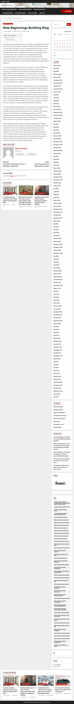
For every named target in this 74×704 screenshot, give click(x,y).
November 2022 (57, 180)
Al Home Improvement (60, 517)
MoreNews (40, 702)
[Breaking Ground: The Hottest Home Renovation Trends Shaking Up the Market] (42, 190)
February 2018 (57, 341)
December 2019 (57, 276)
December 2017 (57, 347)
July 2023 (55, 156)
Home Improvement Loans (62, 623)
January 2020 (57, 274)
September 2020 (58, 253)
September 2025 (58, 89)
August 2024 (56, 121)
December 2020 (57, 244)
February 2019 (57, 306)
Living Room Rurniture (9, 9)
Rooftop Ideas (32, 13)
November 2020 (57, 247)
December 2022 (57, 177)
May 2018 (56, 332)
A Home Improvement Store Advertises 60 (60, 514)
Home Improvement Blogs (61, 575)
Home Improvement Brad (61, 584)
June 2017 (56, 364)
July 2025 (55, 95)
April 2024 (56, 130)
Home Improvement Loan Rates (61, 619)
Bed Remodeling (8, 13)
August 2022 (56, 185)
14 (65, 44)
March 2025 (56, 106)
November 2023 (57, 144)
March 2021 (56, 235)
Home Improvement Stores (62, 638)
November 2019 (57, 279)
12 (59, 44)
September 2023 (58, 150)
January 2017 (57, 379)
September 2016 (58, 391)
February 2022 (57, 203)
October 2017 (57, 353)
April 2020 (56, 265)
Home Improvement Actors (62, 548)
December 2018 (57, 312)
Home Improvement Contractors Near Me (60, 609)
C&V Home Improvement (61, 536)
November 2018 (57, 315)
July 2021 (55, 224)
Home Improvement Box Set (61, 581)
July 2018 (55, 326)
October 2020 (57, 250)
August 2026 (56, 65)
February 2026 (57, 74)
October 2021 (57, 215)
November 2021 (57, 212)
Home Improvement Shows (62, 636)
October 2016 (57, 388)
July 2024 (55, 124)
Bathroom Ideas (20, 13)
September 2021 (58, 218)
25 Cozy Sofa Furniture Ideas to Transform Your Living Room (61, 460)
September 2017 (58, 356)
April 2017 (56, 370)
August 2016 (56, 394)
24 (54, 50)
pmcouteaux (56, 666)
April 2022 (56, 197)
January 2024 (57, 139)
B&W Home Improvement (61, 525)
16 (70, 44)
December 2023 (57, 141)
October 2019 (57, 282)
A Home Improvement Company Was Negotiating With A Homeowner (62, 503)
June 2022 (56, 191)
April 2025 (56, 103)
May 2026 (56, 71)
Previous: (14, 164)
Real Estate (56, 421)
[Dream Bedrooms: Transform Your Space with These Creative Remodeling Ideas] (46, 680)
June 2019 (56, 294)
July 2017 (55, 362)
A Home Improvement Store (60, 510)
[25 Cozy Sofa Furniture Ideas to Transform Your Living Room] (63, 680)
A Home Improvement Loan (62, 507)
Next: (41, 164)
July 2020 (55, 256)
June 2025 (56, 98)
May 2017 (56, 367)
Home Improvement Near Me (61, 626)
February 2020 (57, 271)
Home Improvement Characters (60, 601)
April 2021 (56, 232)
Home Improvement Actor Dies (61, 544)
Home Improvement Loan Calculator (61, 615)
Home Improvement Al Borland (60, 561)
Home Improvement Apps (61, 564)
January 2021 (57, 241)
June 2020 (56, 259)
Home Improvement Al (60, 558)
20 (62, 47)
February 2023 (57, 171)
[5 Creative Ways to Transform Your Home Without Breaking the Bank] (10, 190)
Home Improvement (59, 412)
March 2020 (56, 268)
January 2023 (57, 174)
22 (67, 47)
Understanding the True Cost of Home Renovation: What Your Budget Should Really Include (28, 691)
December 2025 (57, 80)
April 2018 (56, 335)
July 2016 (55, 397)
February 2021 (57, 238)
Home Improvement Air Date (61, 555)
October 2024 (57, 118)
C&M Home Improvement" (61, 533)
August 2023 (56, 153)
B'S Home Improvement (61, 528)
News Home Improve (25, 9)
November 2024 (57, 115)
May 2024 (56, 127)
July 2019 (55, 291)
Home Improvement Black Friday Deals (61, 571)
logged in (12, 176)
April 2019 (56, 300)
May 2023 (56, 162)
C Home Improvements (60, 538)
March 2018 (56, 338)
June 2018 (56, 329)
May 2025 (56, 100)
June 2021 (56, 227)
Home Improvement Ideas (61, 612)
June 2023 (56, 159)
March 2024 (56, 133)
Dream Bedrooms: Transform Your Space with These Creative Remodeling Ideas (61, 454)
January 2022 (57, 206)
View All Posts (31, 154)
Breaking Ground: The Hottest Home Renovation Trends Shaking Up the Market (42, 200)
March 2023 (56, 168)
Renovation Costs (39, 9)
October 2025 (57, 86)
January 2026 (57, 77)
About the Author (9, 37)
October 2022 (57, 183)
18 (57, 47)
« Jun (54, 55)
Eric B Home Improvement (61, 541)
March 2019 (56, 303)
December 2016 (57, 382)
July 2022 (55, 188)
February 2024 (57, 136)
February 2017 (57, 376)
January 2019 (57, 309)
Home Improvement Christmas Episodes (60, 605)
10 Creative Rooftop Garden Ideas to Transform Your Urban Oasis (61, 467)
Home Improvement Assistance (60, 568)
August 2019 (56, 288)
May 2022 (56, 194)
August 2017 (56, 359)
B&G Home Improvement (61, 520)
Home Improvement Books (62, 577)
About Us (42, 13)
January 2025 (57, 109)
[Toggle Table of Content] (19, 35)
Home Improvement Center (62, 598)
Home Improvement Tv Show (60, 645)
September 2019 (58, 285)
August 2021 (56, 221)
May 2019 (56, 297)
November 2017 (57, 350)
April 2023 (56, 165)
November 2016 (57, 385)
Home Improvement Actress (60, 551)
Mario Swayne (7, 31)
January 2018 (57, 344)
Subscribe (68, 11)
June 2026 (56, 68)
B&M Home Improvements (61, 522)
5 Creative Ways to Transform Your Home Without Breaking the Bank (10, 199)
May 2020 (56, 262)
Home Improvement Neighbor (60, 630)
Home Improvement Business (60, 591)
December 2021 (57, 209)
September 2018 (58, 320)
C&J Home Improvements (61, 530)
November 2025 (57, 83)
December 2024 (57, 112)
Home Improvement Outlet (62, 633)
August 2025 (56, 92)
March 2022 (56, 200)
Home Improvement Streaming (60, 641)
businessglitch (57, 664)
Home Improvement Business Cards (60, 595)
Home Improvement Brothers (60, 587)
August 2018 (56, 323)
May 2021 (56, 229)
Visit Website (20, 154)
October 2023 (57, 147)
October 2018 (57, 318)
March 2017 (56, 373)
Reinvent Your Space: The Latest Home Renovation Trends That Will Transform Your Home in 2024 (25, 200)
